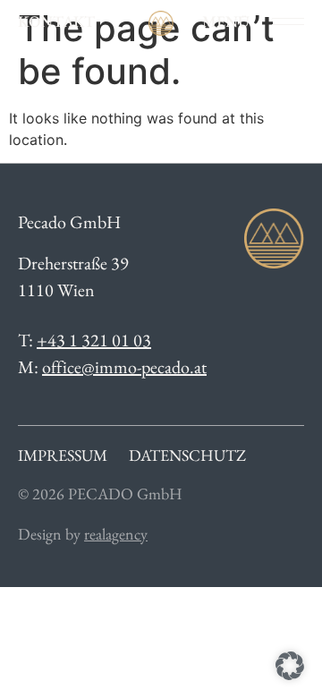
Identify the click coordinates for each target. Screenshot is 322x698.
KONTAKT (56, 21)
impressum (62, 455)
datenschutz (187, 455)
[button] (290, 666)
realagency (116, 534)
